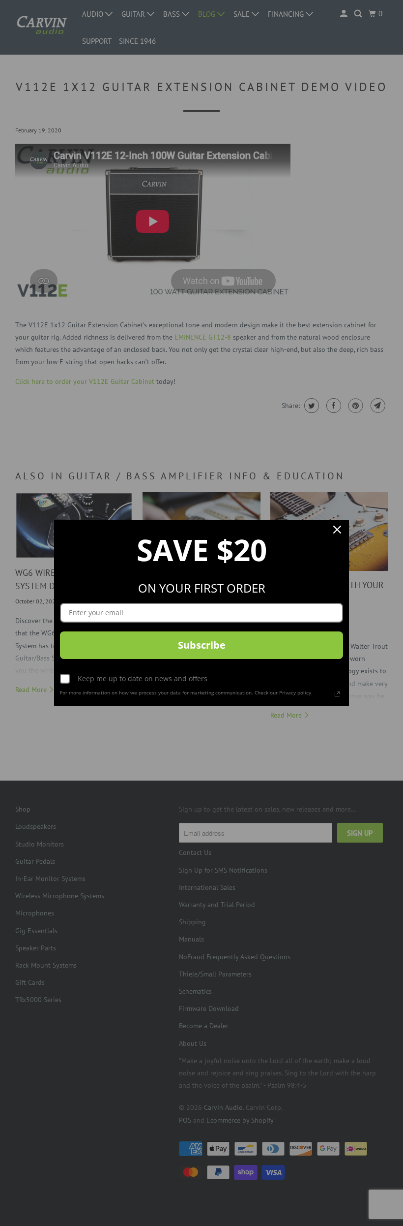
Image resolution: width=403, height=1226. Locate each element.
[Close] (337, 532)
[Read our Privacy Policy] (337, 694)
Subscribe (202, 645)
